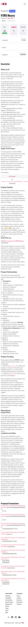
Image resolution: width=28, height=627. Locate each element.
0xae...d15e (10, 18)
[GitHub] (16, 617)
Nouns (7, 606)
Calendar (8, 596)
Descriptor (20, 602)
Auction (19, 598)
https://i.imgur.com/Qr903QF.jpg (12, 181)
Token (18, 596)
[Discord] (19, 617)
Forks (7, 610)
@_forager (12, 176)
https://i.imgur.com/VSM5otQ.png (13, 241)
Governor (19, 600)
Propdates (8, 598)
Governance (8, 600)
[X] (8, 617)
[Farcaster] (12, 617)
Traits (7, 608)
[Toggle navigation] (25, 4)
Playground (8, 604)
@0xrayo (12, 373)
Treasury (19, 604)
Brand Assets (9, 602)
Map (6, 612)
